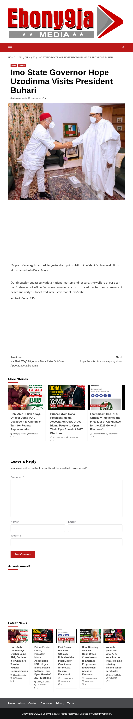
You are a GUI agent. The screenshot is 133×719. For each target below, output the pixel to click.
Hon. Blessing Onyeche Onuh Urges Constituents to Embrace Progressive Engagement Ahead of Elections (90, 661)
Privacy (60, 703)
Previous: (37, 361)
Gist (53, 406)
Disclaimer (47, 703)
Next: (101, 359)
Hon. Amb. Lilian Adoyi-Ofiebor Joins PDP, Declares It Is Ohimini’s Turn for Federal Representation (26, 421)
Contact (32, 703)
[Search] (123, 47)
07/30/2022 (36, 98)
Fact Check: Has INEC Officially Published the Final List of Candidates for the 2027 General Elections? (105, 421)
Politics (22, 66)
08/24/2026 (33, 434)
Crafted (84, 713)
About (21, 703)
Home (11, 703)
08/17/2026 (89, 681)
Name (15, 521)
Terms (70, 703)
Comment (17, 477)
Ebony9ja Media (20, 98)
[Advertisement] (66, 226)
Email (72, 521)
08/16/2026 (113, 678)
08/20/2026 (73, 437)
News (14, 66)
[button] (11, 47)
